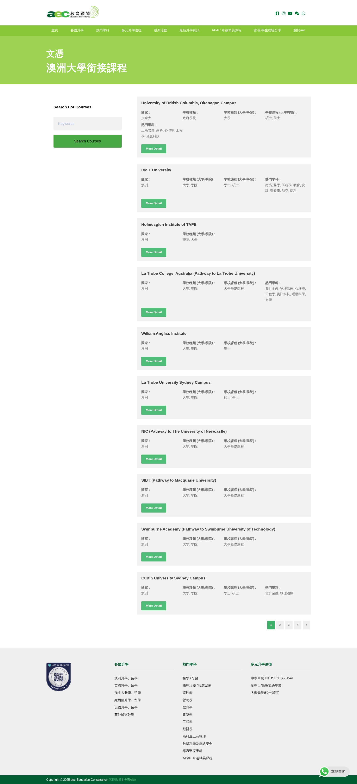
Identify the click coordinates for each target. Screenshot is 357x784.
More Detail (154, 148)
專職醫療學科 (192, 751)
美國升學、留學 (126, 707)
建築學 (188, 714)
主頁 (54, 30)
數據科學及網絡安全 (197, 743)
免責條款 (130, 779)
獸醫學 (188, 729)
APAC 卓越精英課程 (227, 30)
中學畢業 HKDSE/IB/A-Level (272, 678)
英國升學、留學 (126, 685)
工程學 (188, 722)
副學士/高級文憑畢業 (266, 685)
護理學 (188, 692)
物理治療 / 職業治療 (197, 685)
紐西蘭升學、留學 (127, 700)
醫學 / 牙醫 (190, 678)
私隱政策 (115, 779)
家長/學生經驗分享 (267, 30)
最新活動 (160, 30)
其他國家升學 (124, 714)
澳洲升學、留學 (126, 678)
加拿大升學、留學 (127, 692)
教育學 (188, 707)
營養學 (188, 700)
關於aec (300, 30)
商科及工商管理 (194, 736)
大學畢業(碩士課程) (265, 692)
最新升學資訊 (189, 30)
